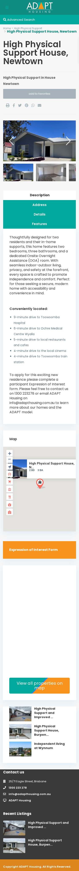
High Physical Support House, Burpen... (46, 730)
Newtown (11, 84)
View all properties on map (40, 685)
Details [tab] (40, 214)
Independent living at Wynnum (49, 746)
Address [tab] (39, 205)
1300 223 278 (18, 788)
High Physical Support (28, 28)
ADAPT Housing (20, 800)
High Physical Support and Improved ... (44, 712)
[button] (49, 491)
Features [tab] (39, 224)
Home (7, 28)
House (50, 77)
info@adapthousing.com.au (30, 794)
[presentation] (11, 141)
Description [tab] (40, 195)
